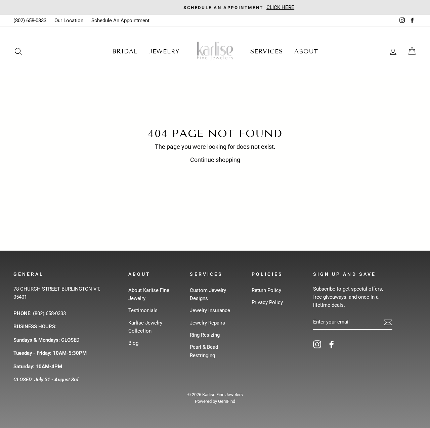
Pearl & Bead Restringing (204, 351)
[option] (215, 7)
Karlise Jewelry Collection (145, 327)
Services (266, 51)
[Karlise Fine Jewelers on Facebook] (332, 344)
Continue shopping (215, 159)
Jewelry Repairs (207, 323)
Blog (133, 343)
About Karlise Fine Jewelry (148, 294)
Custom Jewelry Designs (208, 294)
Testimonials (143, 310)
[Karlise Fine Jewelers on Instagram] (317, 344)
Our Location (68, 20)
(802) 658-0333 (29, 20)
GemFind (226, 401)
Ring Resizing (205, 335)
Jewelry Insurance (210, 310)
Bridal (124, 51)
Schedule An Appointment (120, 20)
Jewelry (164, 51)
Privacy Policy (267, 302)
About (306, 51)
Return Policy (266, 290)
